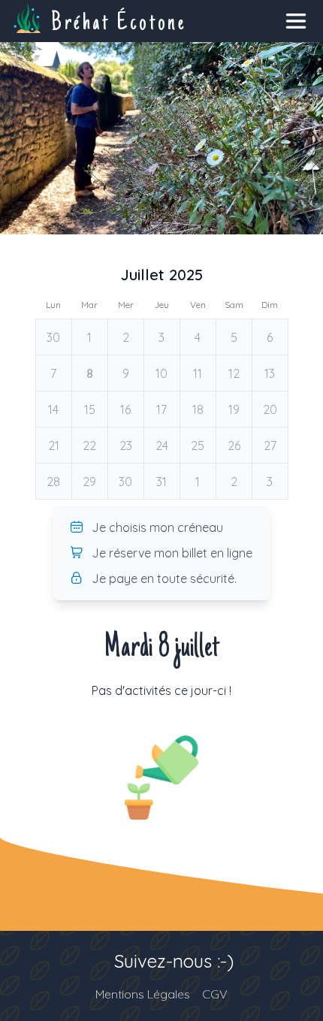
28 (53, 481)
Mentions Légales (142, 993)
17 (161, 409)
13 (269, 373)
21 (53, 445)
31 (161, 481)
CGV (215, 993)
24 (161, 445)
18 (198, 409)
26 (234, 445)
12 (234, 373)
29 (89, 481)
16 (125, 409)
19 (234, 409)
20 (270, 409)
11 (197, 373)
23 (125, 445)
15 (89, 409)
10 (161, 373)
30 (53, 337)
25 (197, 445)
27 (270, 445)
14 (53, 409)
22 (89, 445)
